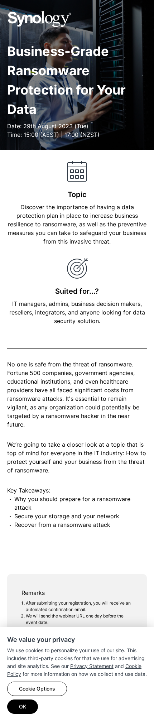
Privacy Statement (92, 666)
